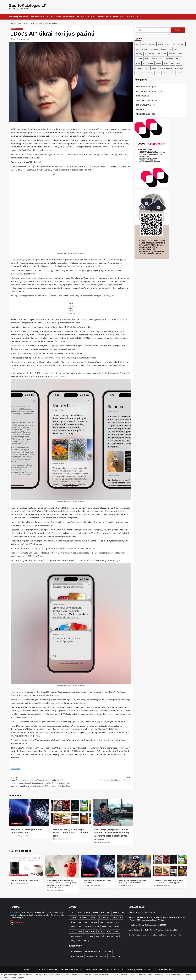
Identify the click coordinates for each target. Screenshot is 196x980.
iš (145, 54)
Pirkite (158, 63)
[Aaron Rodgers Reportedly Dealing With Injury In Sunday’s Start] (134, 866)
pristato (139, 68)
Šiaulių (179, 73)
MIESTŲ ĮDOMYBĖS (18, 16)
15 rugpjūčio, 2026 (23, 836)
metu (147, 58)
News (138, 63)
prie (172, 63)
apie (137, 44)
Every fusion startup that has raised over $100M (147, 925)
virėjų (165, 73)
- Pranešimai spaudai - (162, 974)
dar (168, 44)
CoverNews (156, 969)
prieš (178, 63)
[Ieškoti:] (153, 30)
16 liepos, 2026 (106, 842)
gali (137, 49)
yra (172, 73)
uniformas (179, 68)
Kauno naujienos (177, 974)
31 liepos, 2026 (64, 839)
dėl (174, 44)
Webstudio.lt (15, 912)
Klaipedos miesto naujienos (72, 974)
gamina (144, 49)
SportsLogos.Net (166, 68)
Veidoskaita (133, 974)
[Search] (185, 17)
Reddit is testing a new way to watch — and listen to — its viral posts (70, 832)
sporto (154, 68)
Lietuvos (139, 58)
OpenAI (150, 63)
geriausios (154, 49)
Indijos (176, 49)
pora (166, 63)
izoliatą (139, 54)
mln (161, 58)
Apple (144, 44)
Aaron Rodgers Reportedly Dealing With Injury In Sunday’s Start (153, 930)
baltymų (152, 44)
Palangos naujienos (16, 977)
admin (14, 39)
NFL (144, 63)
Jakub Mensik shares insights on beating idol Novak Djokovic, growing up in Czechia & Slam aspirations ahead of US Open (157, 918)
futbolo (181, 44)
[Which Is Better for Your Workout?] (26, 866)
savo (147, 68)
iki (170, 49)
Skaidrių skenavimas (52, 974)
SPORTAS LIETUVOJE (42, 16)
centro (160, 44)
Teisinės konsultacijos (34, 974)
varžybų (150, 73)
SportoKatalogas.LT (27, 5)
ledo (180, 54)
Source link (15, 768)
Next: (115, 778)
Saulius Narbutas (105, 974)
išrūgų (151, 54)
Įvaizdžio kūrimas (120, 974)
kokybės (172, 54)
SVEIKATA (140, 109)
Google (163, 49)
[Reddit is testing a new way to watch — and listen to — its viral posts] (71, 812)
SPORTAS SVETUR (64, 16)
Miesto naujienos (91, 974)
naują (178, 58)
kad (158, 54)
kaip (164, 54)
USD (137, 73)
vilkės (158, 73)
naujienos (169, 58)
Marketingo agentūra (16, 974)
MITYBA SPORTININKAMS (110, 16)
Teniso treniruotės (146, 974)
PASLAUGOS (132, 16)
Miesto (154, 58)
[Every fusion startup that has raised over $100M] (29, 812)
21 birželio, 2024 (24, 39)
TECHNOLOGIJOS (86, 16)
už (142, 73)
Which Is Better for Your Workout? (24, 880)
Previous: (40, 781)
